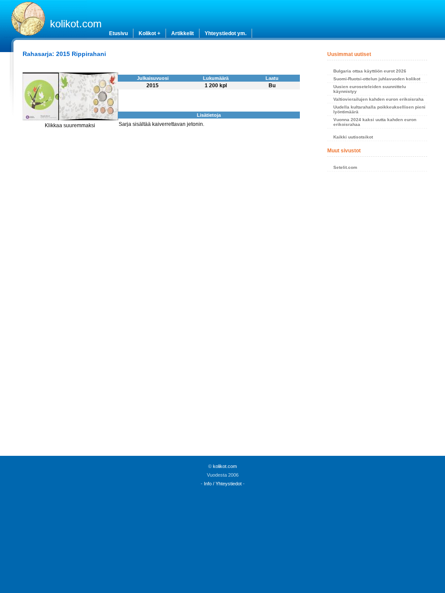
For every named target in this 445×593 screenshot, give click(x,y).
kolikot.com (76, 24)
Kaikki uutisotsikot (353, 137)
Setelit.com (345, 167)
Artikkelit (182, 33)
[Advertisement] (377, 316)
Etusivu (118, 33)
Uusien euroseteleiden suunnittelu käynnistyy (369, 89)
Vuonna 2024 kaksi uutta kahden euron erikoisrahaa (374, 122)
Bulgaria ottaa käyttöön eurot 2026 (369, 71)
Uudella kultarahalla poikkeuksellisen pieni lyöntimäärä (379, 109)
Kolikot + (149, 33)
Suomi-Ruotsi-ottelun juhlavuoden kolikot (376, 78)
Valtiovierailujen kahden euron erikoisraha (378, 99)
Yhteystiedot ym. (225, 33)
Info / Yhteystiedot (223, 483)
